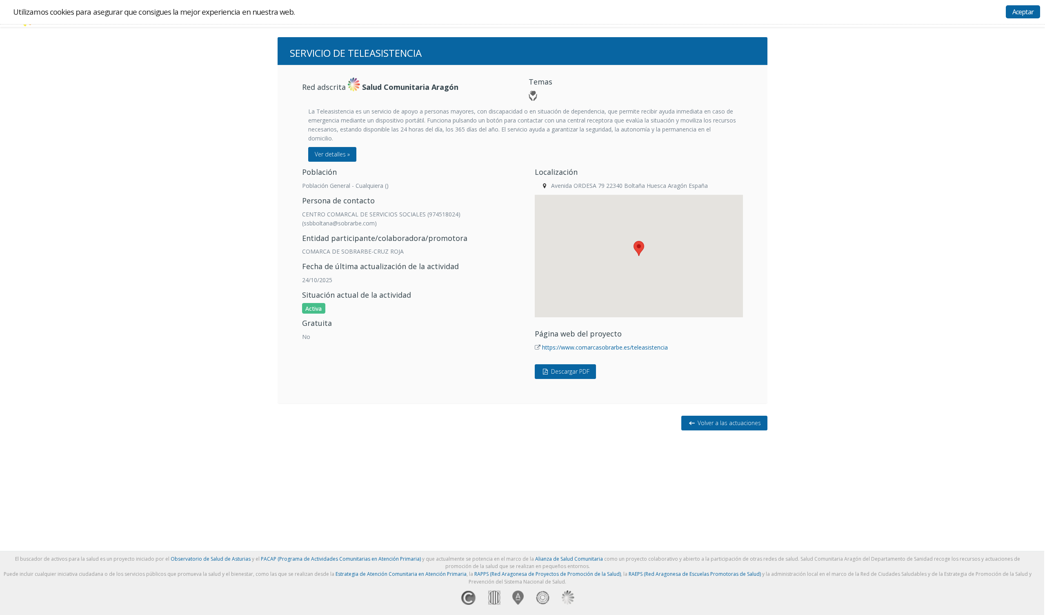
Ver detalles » (332, 154)
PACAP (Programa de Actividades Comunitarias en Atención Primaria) (341, 558)
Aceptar (1023, 11)
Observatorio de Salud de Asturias (211, 558)
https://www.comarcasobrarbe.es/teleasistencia (605, 347)
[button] (639, 248)
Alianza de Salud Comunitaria (569, 558)
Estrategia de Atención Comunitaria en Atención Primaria (401, 573)
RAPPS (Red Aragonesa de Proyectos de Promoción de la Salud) (547, 573)
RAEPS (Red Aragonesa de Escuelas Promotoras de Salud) (695, 573)
